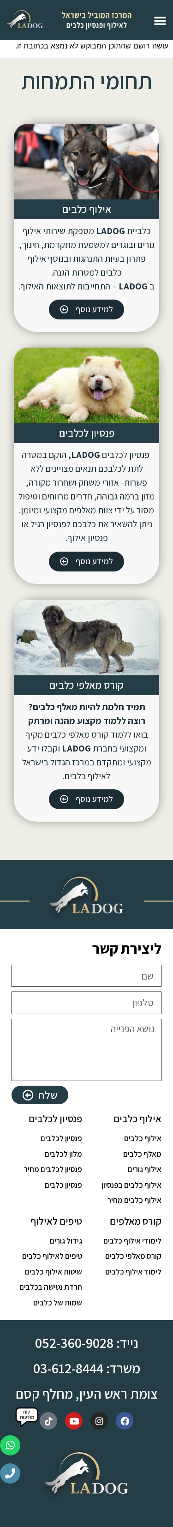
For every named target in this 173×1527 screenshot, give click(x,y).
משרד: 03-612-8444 (86, 1368)
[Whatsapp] (10, 1445)
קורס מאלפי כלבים (86, 685)
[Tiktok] (48, 1421)
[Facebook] (124, 1421)
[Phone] (10, 1473)
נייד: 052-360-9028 (86, 1343)
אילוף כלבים (86, 209)
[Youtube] (74, 1421)
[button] (160, 20)
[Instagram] (99, 1421)
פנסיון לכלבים (86, 433)
